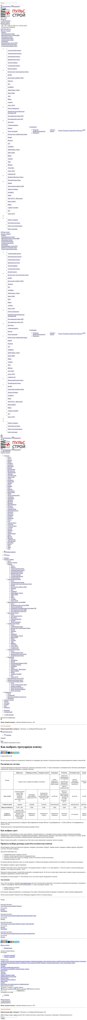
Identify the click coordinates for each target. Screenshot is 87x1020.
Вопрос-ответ (5, 978)
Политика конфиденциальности (10, 967)
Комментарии (8, 948)
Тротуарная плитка (16, 616)
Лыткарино (10, 498)
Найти (2, 1018)
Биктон (7, 961)
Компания (4, 964)
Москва (9, 460)
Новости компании (8, 989)
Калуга (9, 544)
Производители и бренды (8, 979)
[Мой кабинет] (1, 436)
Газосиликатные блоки (17, 582)
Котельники (10, 491)
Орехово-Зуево (11, 509)
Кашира (9, 486)
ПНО (39, 963)
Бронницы (10, 466)
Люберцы (10, 500)
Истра (9, 484)
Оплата (3, 972)
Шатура (9, 536)
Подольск (10, 512)
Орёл (8, 545)
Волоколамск (11, 469)
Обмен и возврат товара (8, 975)
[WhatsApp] (14, 753)
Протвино (10, 513)
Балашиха (10, 465)
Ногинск (10, 506)
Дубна (9, 478)
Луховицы (10, 497)
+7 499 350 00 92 (5, 21)
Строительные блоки (17, 652)
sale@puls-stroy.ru (6, 29)
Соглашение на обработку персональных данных (15, 969)
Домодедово (11, 477)
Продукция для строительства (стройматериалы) (15, 984)
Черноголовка (11, 533)
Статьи (3, 982)
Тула (8, 549)
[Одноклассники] (4, 753)
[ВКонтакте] (2, 753)
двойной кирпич (61, 961)
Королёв (9, 489)
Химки (9, 532)
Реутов (9, 520)
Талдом (9, 529)
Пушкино (10, 515)
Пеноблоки (14, 660)
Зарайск (9, 483)
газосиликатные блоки (49, 961)
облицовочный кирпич (13, 963)
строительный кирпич (52, 963)
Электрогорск (11, 539)
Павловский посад (12, 510)
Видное (9, 468)
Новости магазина (21, 989)
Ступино (10, 527)
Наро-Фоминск (11, 504)
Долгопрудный (11, 475)
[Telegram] (18, 753)
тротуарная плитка (25, 883)
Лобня (9, 494)
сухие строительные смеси (67, 963)
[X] (9, 753)
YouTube (8, 735)
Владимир (10, 542)
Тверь (9, 547)
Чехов (9, 535)
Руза (8, 521)
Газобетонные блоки (17, 626)
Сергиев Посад (11, 523)
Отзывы (3, 966)
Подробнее (4, 911)
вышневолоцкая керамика (22, 961)
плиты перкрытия (32, 963)
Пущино (9, 516)
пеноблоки (23, 963)
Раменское (10, 518)
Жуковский (10, 481)
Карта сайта (4, 981)
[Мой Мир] (6, 753)
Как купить (4, 970)
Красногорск (11, 492)
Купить (3, 909)
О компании (11, 695)
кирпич (77, 961)
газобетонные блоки (36, 961)
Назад (9, 457)
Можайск (10, 501)
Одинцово (10, 507)
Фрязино (10, 530)
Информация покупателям (8, 976)
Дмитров (10, 474)
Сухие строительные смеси (19, 684)
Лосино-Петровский (13, 495)
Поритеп (43, 963)
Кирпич (13, 567)
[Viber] (11, 753)
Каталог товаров (12, 562)
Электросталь (11, 541)
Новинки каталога (34, 989)
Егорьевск (10, 480)
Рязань (9, 462)
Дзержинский (11, 472)
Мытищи (10, 503)
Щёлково (10, 538)
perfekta (3, 961)
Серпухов (10, 524)
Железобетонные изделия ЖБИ (20, 605)
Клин (9, 487)
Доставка (3, 973)
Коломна (10, 463)
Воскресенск (11, 471)
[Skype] (16, 753)
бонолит (12, 961)
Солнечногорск (11, 526)
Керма (73, 961)
